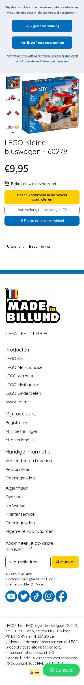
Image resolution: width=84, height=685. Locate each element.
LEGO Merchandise (24, 367)
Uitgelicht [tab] (15, 246)
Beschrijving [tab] (39, 246)
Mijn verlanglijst (20, 439)
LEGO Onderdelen (23, 393)
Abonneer (65, 562)
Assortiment (17, 401)
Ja (26, 26)
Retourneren (17, 469)
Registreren (16, 422)
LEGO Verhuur (19, 376)
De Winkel (15, 505)
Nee (23, 43)
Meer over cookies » (55, 61)
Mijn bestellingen (21, 431)
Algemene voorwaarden (29, 531)
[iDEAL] (34, 673)
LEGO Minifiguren (22, 384)
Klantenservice (20, 514)
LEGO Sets (15, 358)
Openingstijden (20, 478)
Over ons (14, 496)
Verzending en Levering (28, 460)
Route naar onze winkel (44, 221)
